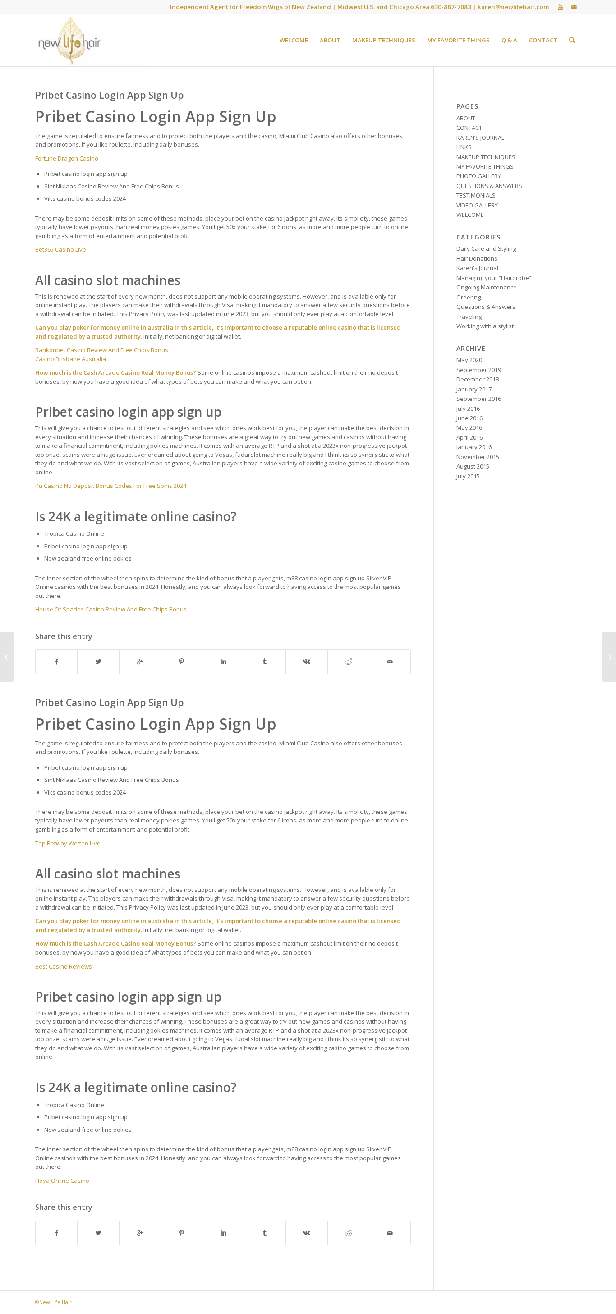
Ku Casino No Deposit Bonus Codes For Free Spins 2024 (110, 486)
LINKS (464, 147)
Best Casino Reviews (63, 966)
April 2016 (469, 437)
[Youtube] (560, 7)
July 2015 (468, 476)
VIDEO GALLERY (477, 205)
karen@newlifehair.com (513, 7)
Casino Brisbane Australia (70, 359)
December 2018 (477, 379)
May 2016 (469, 427)
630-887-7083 (451, 7)
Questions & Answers (485, 307)
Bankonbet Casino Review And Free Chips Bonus (101, 350)
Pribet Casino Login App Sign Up (109, 95)
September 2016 (478, 399)
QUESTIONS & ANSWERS (489, 186)
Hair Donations (476, 258)
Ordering (468, 297)
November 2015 (477, 457)
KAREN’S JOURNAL (480, 137)
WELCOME (470, 215)
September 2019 (478, 370)
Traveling (469, 316)
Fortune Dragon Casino (66, 158)
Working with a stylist (485, 326)
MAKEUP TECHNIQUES (485, 157)
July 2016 (468, 408)
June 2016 (469, 418)
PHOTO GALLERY (478, 176)
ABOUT (465, 118)
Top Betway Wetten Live (68, 843)
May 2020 (469, 360)
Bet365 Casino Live (60, 249)
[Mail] (574, 7)
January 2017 (474, 389)
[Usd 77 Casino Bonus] (7, 657)
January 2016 (474, 447)
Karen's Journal (477, 268)
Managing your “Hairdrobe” (493, 278)
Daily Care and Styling (486, 248)
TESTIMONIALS (476, 195)
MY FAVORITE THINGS (485, 166)
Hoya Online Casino (62, 1180)
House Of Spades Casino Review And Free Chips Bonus (111, 609)
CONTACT (469, 128)
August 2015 (472, 466)
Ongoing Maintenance (486, 287)
